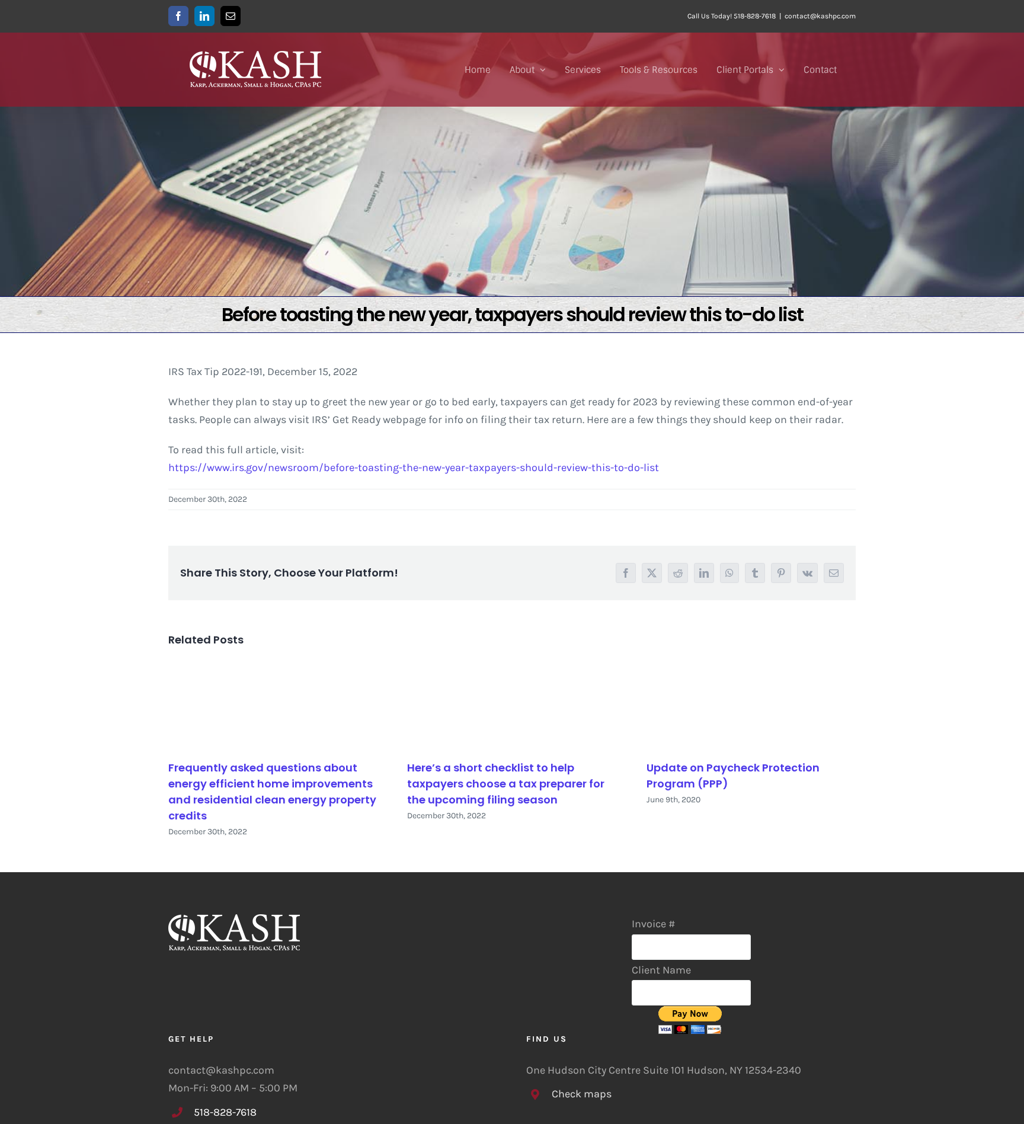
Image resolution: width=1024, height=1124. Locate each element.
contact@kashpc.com (820, 16)
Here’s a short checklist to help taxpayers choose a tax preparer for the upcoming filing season (505, 783)
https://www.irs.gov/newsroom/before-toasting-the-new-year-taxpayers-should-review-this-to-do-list (413, 467)
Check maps (582, 1093)
